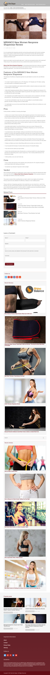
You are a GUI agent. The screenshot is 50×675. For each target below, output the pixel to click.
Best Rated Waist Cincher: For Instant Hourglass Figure (16, 527)
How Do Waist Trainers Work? (11, 471)
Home (22, 4)
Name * (6, 237)
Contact (6, 642)
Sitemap (6, 647)
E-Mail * (27, 237)
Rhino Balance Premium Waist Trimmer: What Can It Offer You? (18, 313)
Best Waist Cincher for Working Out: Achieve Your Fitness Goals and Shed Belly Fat (22, 588)
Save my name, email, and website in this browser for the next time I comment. (22, 251)
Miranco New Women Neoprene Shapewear (13, 65)
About (5, 640)
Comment (7, 255)
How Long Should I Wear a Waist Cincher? (14, 557)
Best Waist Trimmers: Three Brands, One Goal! (14, 376)
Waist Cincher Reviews (30, 4)
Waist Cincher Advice (40, 4)
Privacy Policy (7, 645)
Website (6, 243)
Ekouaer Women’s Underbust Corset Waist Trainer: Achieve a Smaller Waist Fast (22, 431)
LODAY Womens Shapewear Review (12, 404)
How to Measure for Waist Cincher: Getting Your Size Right (17, 499)
